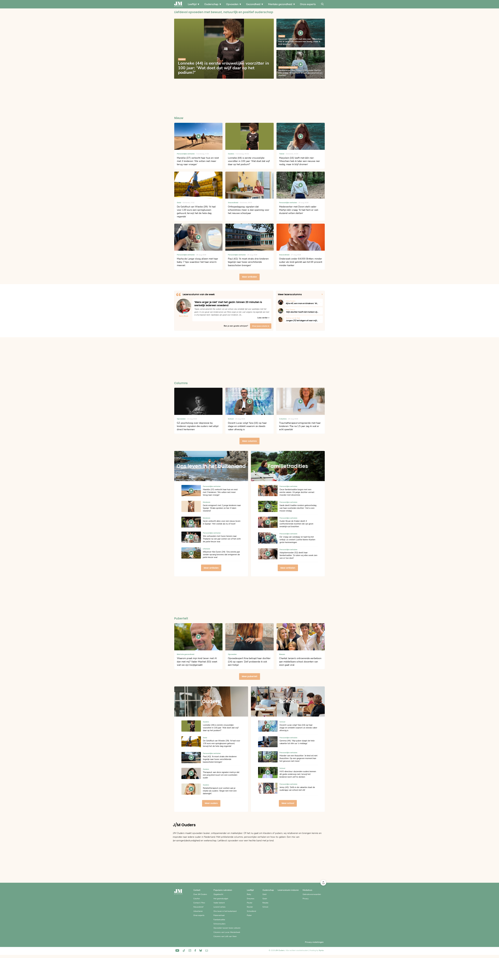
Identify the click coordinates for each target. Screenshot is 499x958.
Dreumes (250, 898)
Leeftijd (192, 4)
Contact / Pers (199, 903)
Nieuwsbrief (198, 907)
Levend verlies (219, 907)
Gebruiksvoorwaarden (312, 894)
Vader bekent (219, 903)
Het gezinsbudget (221, 898)
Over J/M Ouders (200, 894)
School (265, 907)
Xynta (321, 950)
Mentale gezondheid (280, 4)
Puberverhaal (219, 915)
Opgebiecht (218, 894)
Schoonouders (219, 924)
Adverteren (198, 911)
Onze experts (308, 4)
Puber (249, 915)
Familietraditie (219, 919)
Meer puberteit (249, 676)
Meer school (288, 803)
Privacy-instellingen (314, 942)
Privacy (305, 898)
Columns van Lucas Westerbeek (227, 932)
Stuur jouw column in (260, 326)
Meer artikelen (249, 276)
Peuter (249, 903)
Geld (264, 894)
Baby (249, 894)
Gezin (264, 898)
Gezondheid (253, 4)
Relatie (265, 903)
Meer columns (249, 441)
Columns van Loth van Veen (225, 936)
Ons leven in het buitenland (225, 911)
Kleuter (250, 907)
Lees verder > (263, 317)
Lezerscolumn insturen (288, 890)
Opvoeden (232, 4)
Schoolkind (251, 911)
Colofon (196, 898)
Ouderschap (211, 4)
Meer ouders (211, 803)
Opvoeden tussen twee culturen (227, 928)
